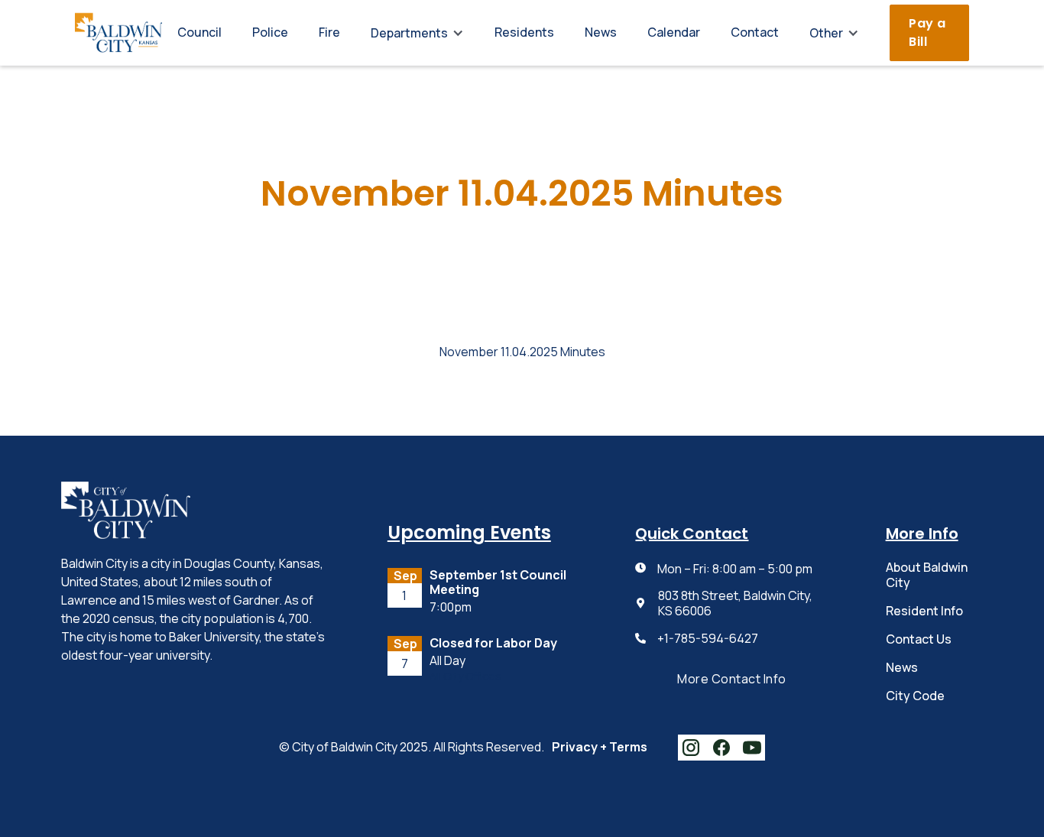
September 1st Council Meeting (498, 582)
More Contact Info (731, 678)
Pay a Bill (927, 32)
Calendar (673, 32)
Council (199, 32)
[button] (417, 33)
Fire (329, 32)
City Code (915, 695)
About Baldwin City (927, 574)
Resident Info (924, 610)
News (601, 32)
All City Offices (465, 676)
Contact (755, 32)
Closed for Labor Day (493, 643)
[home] (118, 32)
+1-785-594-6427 (707, 638)
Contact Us (919, 639)
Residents (524, 32)
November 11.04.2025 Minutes (522, 352)
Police (270, 32)
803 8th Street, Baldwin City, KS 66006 (735, 603)
